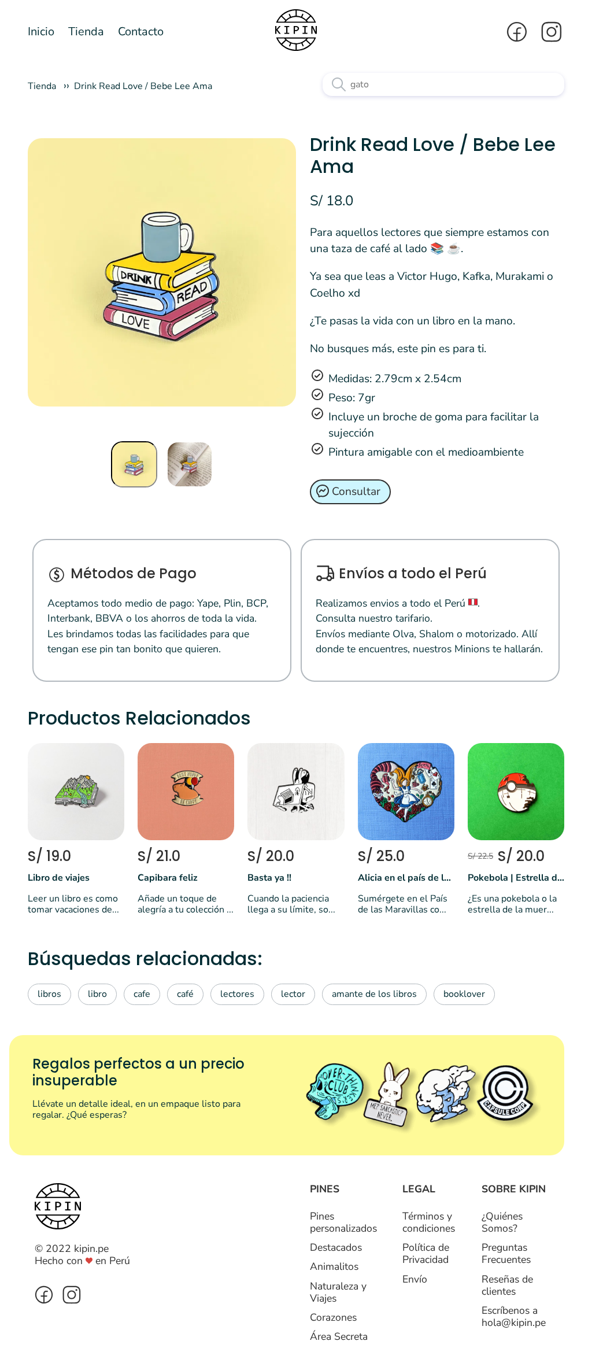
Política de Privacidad (425, 1253)
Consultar (356, 491)
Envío (414, 1279)
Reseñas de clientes (507, 1285)
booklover (464, 994)
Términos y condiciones (428, 1222)
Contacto (141, 31)
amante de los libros (374, 994)
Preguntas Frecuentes (506, 1253)
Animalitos (334, 1266)
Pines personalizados (343, 1222)
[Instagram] (548, 32)
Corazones (333, 1317)
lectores (237, 994)
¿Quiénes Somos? (502, 1222)
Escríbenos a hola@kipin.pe (514, 1316)
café (185, 994)
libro (97, 994)
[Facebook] (517, 32)
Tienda (86, 31)
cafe (142, 994)
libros (49, 994)
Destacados (336, 1247)
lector (293, 994)
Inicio (41, 31)
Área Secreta (339, 1336)
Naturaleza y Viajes (338, 1292)
